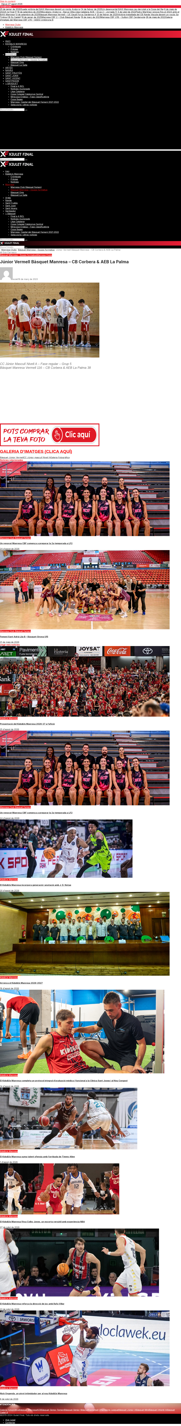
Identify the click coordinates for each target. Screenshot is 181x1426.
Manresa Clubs (9, 249)
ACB (39, 1410)
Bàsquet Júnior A (127, 1410)
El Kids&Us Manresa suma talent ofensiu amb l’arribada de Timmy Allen (37, 1156)
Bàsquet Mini (142, 1410)
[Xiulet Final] (17, 36)
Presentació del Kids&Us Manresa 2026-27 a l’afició (27, 724)
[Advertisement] (90, 130)
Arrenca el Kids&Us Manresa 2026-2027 (21, 983)
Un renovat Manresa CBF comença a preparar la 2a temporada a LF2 (36, 543)
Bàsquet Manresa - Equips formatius (36, 249)
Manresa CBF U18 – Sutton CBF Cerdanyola (113, 17)
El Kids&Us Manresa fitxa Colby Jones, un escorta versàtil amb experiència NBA (42, 1221)
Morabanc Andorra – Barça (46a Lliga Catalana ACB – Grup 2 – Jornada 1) (67, 12)
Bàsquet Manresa (28, 1410)
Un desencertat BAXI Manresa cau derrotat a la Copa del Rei (122, 9)
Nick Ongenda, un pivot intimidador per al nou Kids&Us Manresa (33, 1393)
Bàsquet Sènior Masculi (76, 1410)
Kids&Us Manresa (9, 718)
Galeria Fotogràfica (60, 457)
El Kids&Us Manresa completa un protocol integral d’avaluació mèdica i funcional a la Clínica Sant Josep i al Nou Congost (64, 1080)
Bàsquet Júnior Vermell (12, 457)
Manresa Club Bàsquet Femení (15, 538)
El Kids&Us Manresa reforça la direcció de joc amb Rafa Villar (32, 1303)
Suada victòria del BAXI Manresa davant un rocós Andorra (40, 9)
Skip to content (7, 1)
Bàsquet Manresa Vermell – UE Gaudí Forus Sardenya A (55, 14)
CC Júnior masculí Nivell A (37, 457)
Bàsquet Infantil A (158, 1410)
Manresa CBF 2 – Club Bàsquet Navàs (50, 17)
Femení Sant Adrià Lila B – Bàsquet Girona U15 (24, 636)
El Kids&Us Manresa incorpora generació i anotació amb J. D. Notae (35, 885)
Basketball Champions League (103, 1410)
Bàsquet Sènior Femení (52, 1410)
